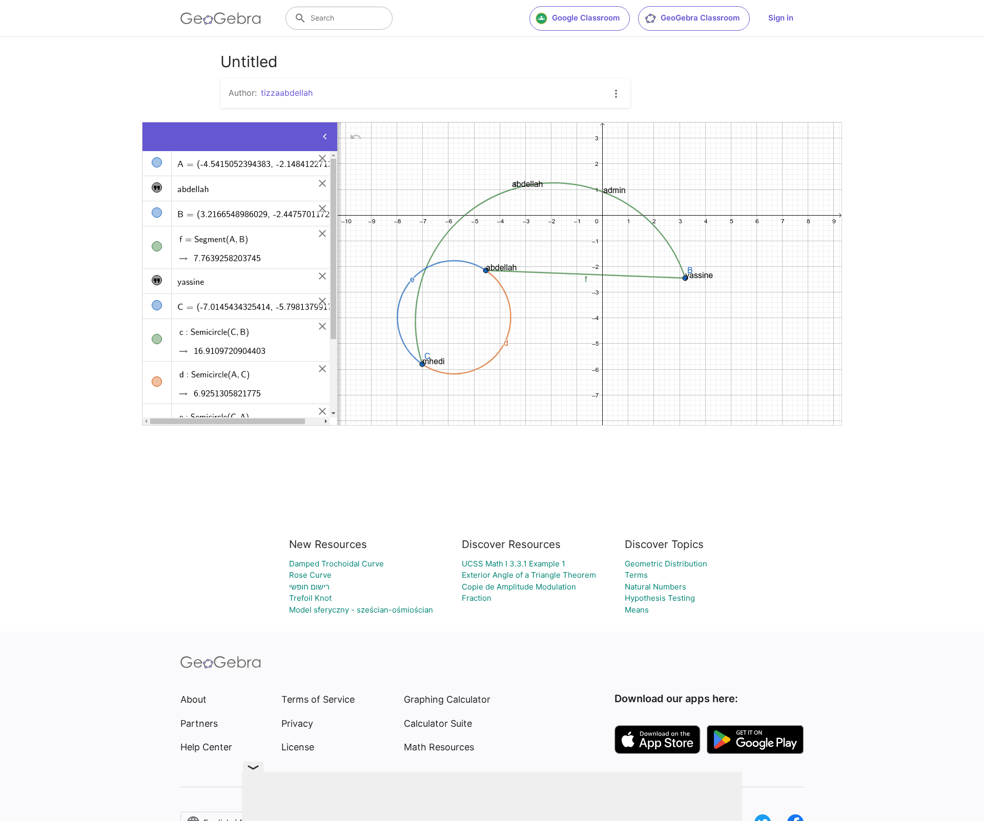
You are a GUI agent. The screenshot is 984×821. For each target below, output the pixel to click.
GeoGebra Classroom (700, 18)
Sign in (780, 18)
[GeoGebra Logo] (220, 18)
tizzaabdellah (287, 93)
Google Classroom (586, 18)
